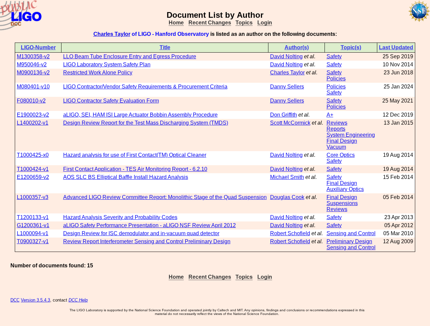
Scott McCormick (290, 123)
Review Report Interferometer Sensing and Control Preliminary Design (146, 241)
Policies (336, 78)
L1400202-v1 (32, 123)
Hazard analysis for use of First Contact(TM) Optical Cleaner (134, 155)
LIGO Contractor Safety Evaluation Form (111, 101)
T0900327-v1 (33, 241)
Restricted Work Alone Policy (97, 72)
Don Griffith (283, 115)
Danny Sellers (287, 86)
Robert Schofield (290, 233)
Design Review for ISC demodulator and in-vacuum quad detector (141, 233)
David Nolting (286, 56)
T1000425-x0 (33, 155)
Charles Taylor (111, 34)
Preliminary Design (349, 241)
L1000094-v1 (32, 233)
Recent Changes (209, 22)
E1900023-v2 (33, 115)
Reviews (337, 123)
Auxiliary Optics (345, 189)
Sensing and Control (351, 233)
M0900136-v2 (33, 72)
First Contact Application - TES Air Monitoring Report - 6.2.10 (135, 169)
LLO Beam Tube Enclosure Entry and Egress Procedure (129, 56)
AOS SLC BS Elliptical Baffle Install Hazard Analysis (125, 177)
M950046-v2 (32, 64)
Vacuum (336, 147)
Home (176, 22)
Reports (336, 129)
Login (264, 22)
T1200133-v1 (33, 217)
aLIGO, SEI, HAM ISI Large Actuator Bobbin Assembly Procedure (140, 115)
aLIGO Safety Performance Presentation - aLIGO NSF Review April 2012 (149, 225)
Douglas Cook (287, 197)
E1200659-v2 (33, 177)
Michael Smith (287, 177)
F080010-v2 (31, 101)
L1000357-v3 (32, 197)
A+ (330, 115)
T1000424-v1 (33, 169)
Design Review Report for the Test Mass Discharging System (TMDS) (145, 123)
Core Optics (341, 155)
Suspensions (342, 203)
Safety (334, 56)
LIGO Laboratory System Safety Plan (106, 64)
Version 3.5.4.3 (35, 300)
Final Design (342, 141)
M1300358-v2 (33, 56)
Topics (244, 22)
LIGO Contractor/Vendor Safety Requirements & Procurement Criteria (145, 86)
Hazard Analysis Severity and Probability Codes (120, 217)
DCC (14, 300)
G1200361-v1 (33, 225)
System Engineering (351, 135)
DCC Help (78, 300)
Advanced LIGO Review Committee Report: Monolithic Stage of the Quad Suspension (165, 197)
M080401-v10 (33, 86)
